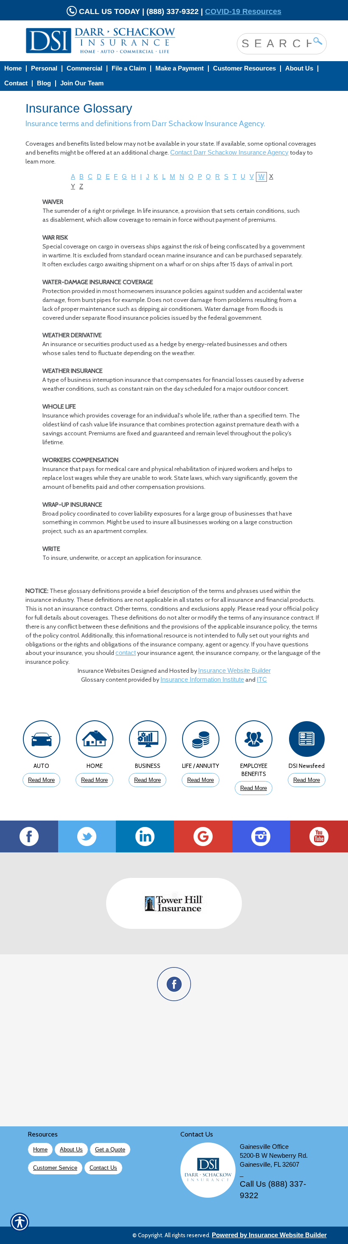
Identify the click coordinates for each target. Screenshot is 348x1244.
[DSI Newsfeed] (306, 741)
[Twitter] (87, 836)
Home (40, 1149)
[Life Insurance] (200, 741)
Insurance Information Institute (202, 679)
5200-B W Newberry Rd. (274, 1155)
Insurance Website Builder (234, 670)
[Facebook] (29, 836)
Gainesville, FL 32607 (269, 1164)
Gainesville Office (264, 1146)
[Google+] (203, 836)
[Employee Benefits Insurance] (253, 741)
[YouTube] (319, 836)
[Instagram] (261, 836)
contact (125, 652)
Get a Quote (110, 1149)
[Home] (107, 41)
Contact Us (103, 1168)
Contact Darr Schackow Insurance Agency (229, 152)
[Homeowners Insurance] (94, 741)
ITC (262, 679)
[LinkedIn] (145, 836)
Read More (41, 780)
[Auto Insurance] (41, 741)
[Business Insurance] (147, 741)
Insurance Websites (104, 670)
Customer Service (55, 1168)
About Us (71, 1149)
